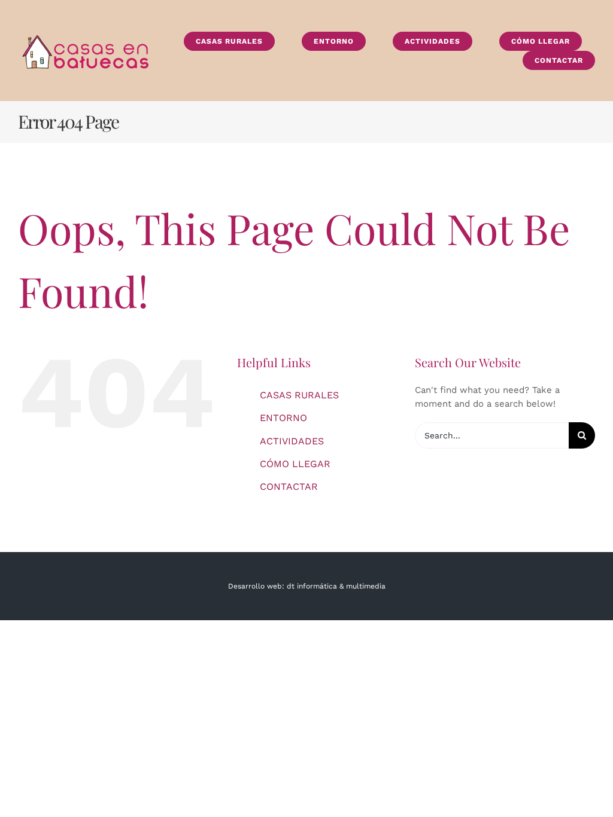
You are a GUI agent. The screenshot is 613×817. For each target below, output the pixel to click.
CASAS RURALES (299, 395)
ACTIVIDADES (292, 441)
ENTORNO (283, 417)
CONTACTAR (289, 486)
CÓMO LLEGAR (295, 464)
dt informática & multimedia (336, 586)
